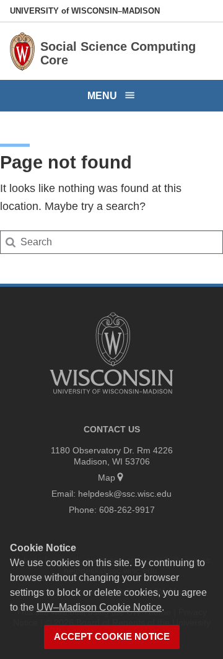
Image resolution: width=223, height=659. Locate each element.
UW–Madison (85, 10)
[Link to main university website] (111, 396)
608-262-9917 (127, 510)
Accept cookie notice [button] (112, 637)
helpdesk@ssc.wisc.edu (125, 494)
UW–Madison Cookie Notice (99, 607)
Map (106, 477)
